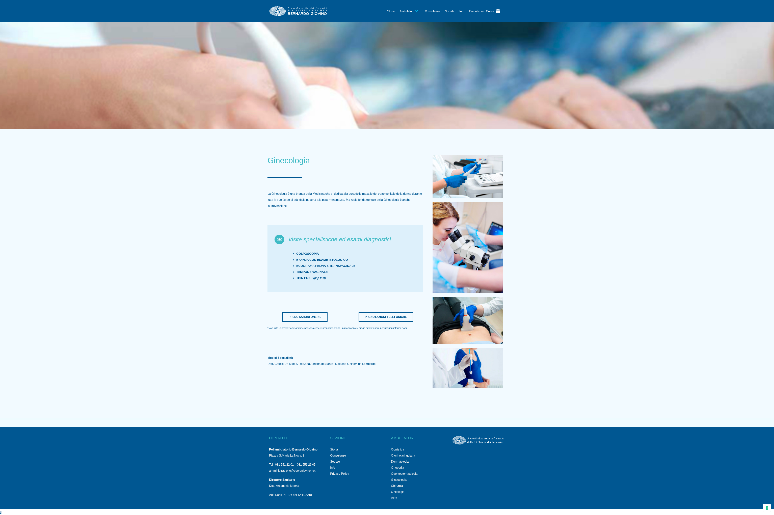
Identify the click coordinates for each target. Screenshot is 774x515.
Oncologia (397, 491)
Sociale (335, 461)
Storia (334, 449)
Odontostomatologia (404, 473)
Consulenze (338, 455)
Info (332, 467)
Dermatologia (400, 461)
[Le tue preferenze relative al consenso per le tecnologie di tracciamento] (767, 508)
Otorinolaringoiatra (403, 455)
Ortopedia (397, 467)
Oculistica (397, 449)
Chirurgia (397, 485)
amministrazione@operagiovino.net (292, 470)
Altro (394, 497)
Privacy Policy (339, 473)
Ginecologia (399, 479)
